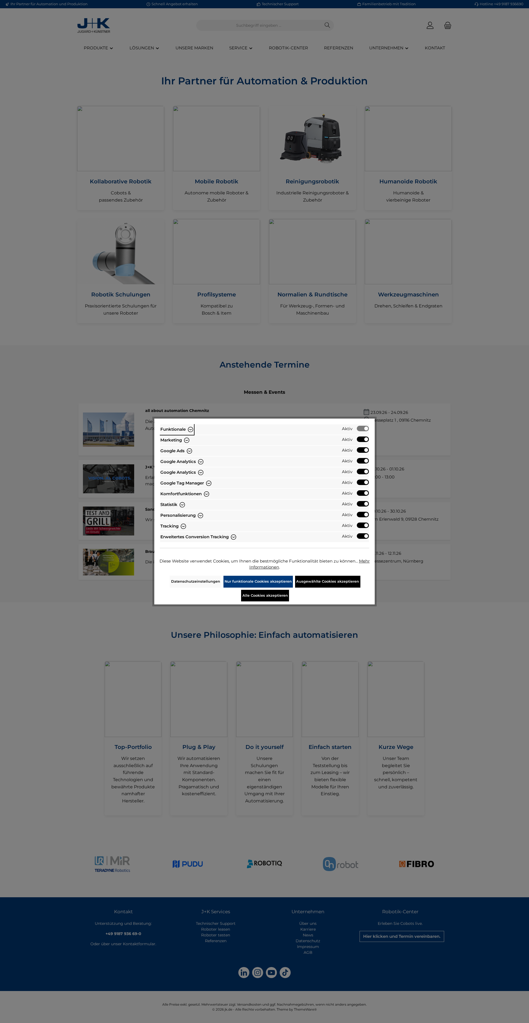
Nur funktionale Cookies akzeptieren (258, 581)
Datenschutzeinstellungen (195, 581)
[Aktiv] (363, 428)
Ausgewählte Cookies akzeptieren (327, 581)
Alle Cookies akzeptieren (265, 595)
